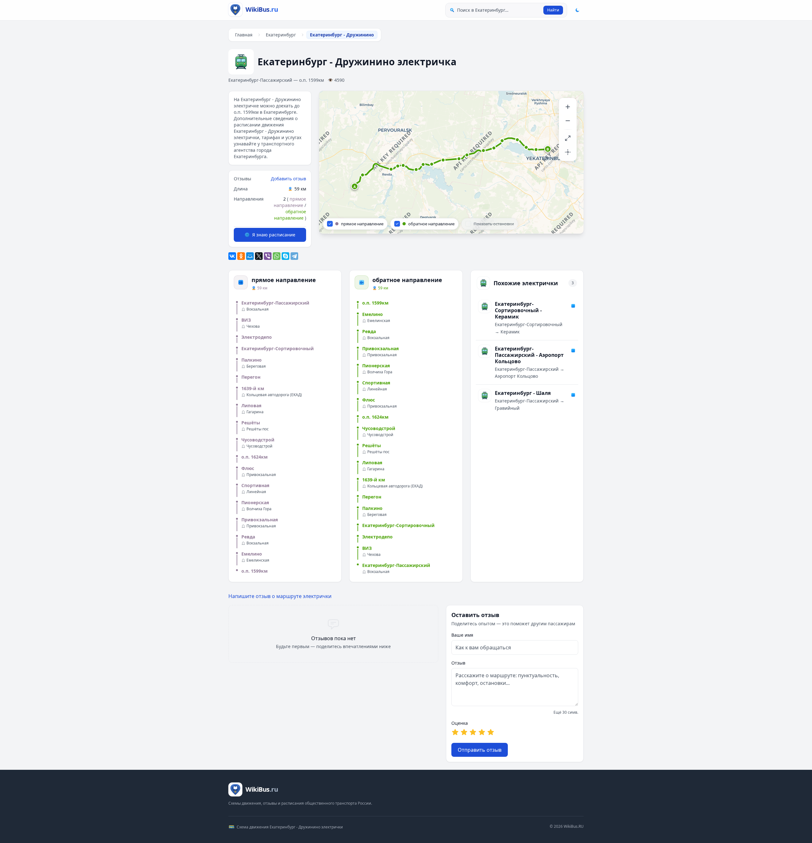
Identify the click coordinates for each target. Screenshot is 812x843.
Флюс (247, 468)
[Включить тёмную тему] (577, 10)
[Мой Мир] (250, 256)
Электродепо (256, 337)
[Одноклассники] (241, 256)
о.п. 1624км (254, 457)
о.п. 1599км (254, 571)
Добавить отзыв (288, 179)
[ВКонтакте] (232, 256)
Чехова (253, 326)
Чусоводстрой (257, 440)
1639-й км (252, 388)
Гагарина (255, 412)
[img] (451, 162)
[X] (259, 256)
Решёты (250, 423)
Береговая (256, 366)
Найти (553, 10)
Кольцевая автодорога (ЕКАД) (274, 394)
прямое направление (290, 202)
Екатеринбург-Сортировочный (277, 348)
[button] (355, 186)
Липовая (251, 405)
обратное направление (290, 215)
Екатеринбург (281, 35)
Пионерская (255, 502)
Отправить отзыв (479, 749)
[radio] (455, 732)
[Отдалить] (567, 120)
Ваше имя (462, 635)
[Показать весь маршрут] (567, 138)
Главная (243, 35)
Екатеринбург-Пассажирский (275, 303)
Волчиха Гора (259, 509)
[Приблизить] (567, 106)
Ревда (248, 537)
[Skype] (285, 256)
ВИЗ (246, 320)
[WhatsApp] (276, 256)
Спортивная (255, 485)
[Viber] (268, 256)
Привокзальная (261, 474)
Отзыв (458, 663)
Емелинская (257, 560)
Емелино (251, 554)
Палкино (251, 360)
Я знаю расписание (273, 235)
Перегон (250, 377)
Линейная (256, 491)
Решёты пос (257, 429)
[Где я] (567, 152)
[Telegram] (294, 256)
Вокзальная (257, 309)
